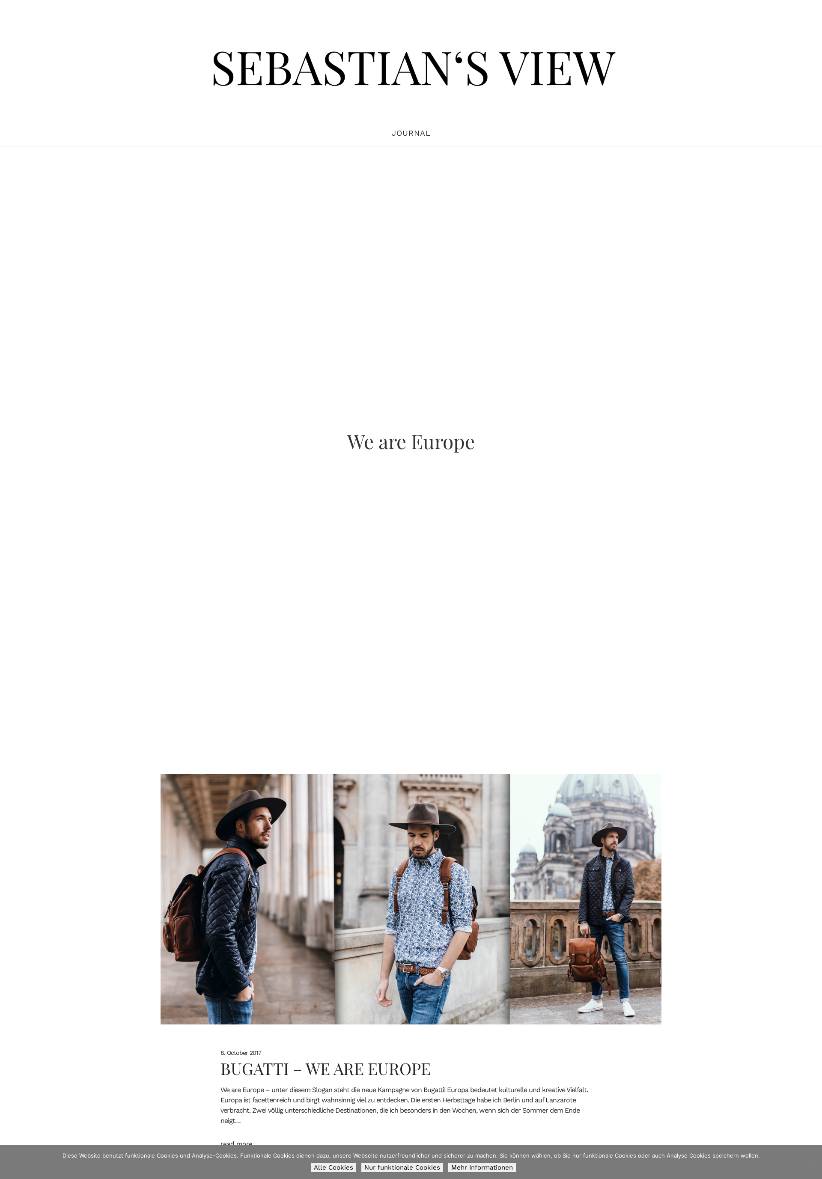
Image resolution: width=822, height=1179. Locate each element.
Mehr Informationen (482, 1167)
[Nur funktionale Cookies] (811, 1162)
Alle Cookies (333, 1167)
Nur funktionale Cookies (402, 1167)
